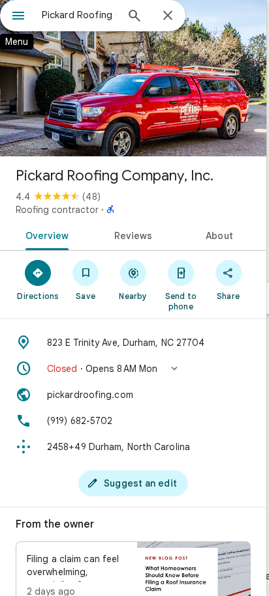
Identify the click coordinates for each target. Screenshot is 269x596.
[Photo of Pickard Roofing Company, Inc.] (133, 78)
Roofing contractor (57, 210)
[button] (133, 369)
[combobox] (79, 15)
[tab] (44, 234)
